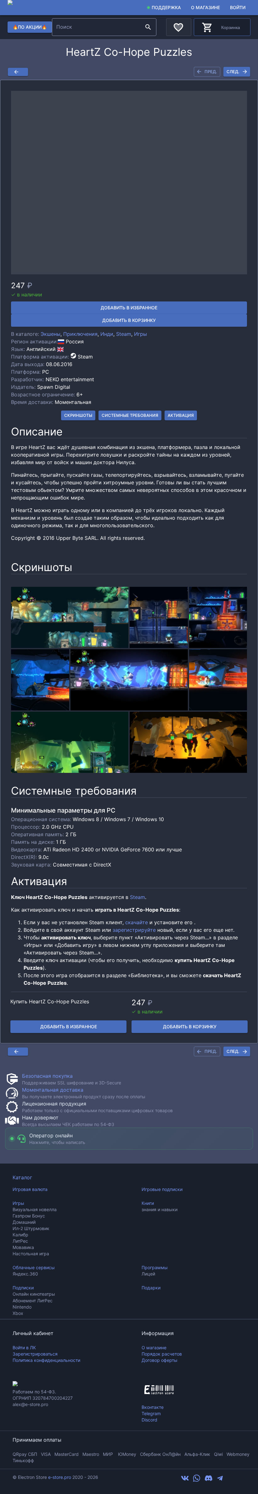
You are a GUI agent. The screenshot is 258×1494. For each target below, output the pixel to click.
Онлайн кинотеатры (34, 1294)
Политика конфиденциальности (46, 1360)
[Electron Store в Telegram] (220, 1480)
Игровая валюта (30, 1189)
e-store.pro (59, 1477)
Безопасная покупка (47, 1076)
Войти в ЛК (24, 1347)
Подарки (151, 1287)
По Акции (29, 26)
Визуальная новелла (35, 1209)
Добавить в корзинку (129, 320)
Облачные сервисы (34, 1267)
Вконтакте (153, 1407)
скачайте (136, 922)
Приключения (80, 334)
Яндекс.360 (25, 1273)
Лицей (148, 1273)
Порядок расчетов (162, 1354)
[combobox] (97, 27)
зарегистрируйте (134, 930)
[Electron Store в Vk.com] (185, 1480)
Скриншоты (78, 415)
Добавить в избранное (129, 307)
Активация (181, 415)
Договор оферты (159, 1360)
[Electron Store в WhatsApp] (197, 1480)
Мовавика (23, 1247)
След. (233, 71)
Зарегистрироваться (35, 1354)
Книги (148, 1203)
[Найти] (148, 27)
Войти (237, 7)
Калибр (20, 1234)
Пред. (211, 71)
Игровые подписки (162, 1189)
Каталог (22, 1177)
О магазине (205, 7)
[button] (129, 182)
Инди (106, 334)
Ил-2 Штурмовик (31, 1228)
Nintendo (22, 1307)
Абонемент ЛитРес (33, 1300)
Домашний (24, 1222)
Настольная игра (31, 1253)
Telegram (151, 1413)
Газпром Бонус (29, 1215)
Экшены (50, 334)
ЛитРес (20, 1241)
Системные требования (130, 415)
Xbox (18, 1313)
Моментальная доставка (52, 1090)
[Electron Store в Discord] (209, 1480)
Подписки (23, 1287)
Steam (123, 334)
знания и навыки (159, 1209)
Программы (155, 1267)
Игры (140, 334)
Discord (149, 1419)
